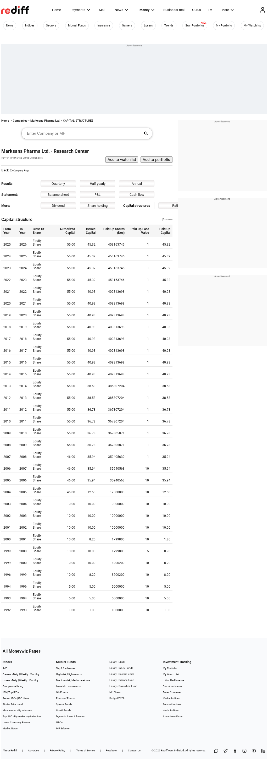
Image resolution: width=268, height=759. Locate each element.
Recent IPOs (9, 698)
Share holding (97, 206)
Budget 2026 (117, 698)
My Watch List (171, 674)
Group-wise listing (13, 686)
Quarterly (58, 184)
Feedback (111, 750)
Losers (148, 25)
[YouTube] (254, 751)
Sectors (51, 25)
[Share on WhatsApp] (216, 751)
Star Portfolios (194, 25)
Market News (10, 728)
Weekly (24, 674)
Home (56, 10)
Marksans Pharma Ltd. (45, 120)
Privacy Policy (57, 750)
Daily (16, 674)
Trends (169, 25)
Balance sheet (58, 195)
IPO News (23, 698)
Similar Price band (13, 704)
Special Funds (64, 704)
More (225, 10)
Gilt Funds (62, 692)
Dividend (58, 206)
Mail (102, 10)
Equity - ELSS (117, 662)
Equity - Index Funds (121, 668)
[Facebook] (235, 751)
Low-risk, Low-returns (68, 686)
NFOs (59, 722)
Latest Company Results (16, 722)
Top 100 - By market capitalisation (22, 716)
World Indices (170, 710)
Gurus (196, 10)
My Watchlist (252, 25)
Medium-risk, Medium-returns (73, 680)
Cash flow (137, 195)
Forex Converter (172, 692)
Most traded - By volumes (17, 710)
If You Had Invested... (175, 680)
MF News (114, 692)
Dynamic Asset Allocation (70, 716)
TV (210, 10)
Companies (20, 120)
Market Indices (171, 698)
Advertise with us (172, 716)
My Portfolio (224, 25)
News (119, 10)
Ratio (176, 206)
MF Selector (63, 728)
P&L (97, 195)
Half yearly (97, 184)
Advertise (33, 750)
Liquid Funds (63, 710)
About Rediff (10, 750)
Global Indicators (172, 686)
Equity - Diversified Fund (123, 686)
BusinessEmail (174, 10)
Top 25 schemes (65, 668)
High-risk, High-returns (69, 674)
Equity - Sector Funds (121, 674)
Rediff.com (167, 750)
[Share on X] (226, 751)
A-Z (5, 668)
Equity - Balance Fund (121, 680)
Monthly (35, 674)
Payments (77, 10)
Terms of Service (85, 750)
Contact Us (134, 750)
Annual (137, 184)
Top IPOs (13, 692)
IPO (5, 692)
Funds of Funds (65, 698)
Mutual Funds (77, 25)
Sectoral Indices (172, 704)
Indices (30, 25)
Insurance (103, 25)
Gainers (127, 25)
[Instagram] (244, 751)
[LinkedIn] (263, 751)
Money (144, 10)
